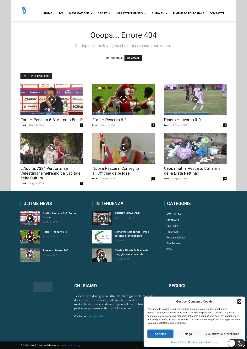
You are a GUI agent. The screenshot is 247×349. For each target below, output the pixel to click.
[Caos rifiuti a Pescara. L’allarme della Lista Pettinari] (195, 148)
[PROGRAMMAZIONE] (102, 218)
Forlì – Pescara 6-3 (109, 119)
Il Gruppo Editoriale (188, 13)
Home (48, 13)
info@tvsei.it (96, 316)
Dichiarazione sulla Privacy (203, 342)
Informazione (79, 13)
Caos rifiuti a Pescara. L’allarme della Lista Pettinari (192, 171)
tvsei (23, 124)
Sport (102, 13)
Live (60, 13)
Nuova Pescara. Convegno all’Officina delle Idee (115, 171)
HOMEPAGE (133, 58)
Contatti (216, 13)
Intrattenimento (129, 13)
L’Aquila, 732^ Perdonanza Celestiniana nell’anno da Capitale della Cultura (50, 173)
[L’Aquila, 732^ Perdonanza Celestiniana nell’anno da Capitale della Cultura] (51, 148)
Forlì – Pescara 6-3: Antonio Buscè (51, 119)
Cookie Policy (178, 342)
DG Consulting (72, 345)
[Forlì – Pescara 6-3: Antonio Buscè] (51, 99)
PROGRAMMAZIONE (127, 213)
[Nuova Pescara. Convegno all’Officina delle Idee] (123, 148)
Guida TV (157, 13)
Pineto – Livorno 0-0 (182, 119)
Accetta (160, 334)
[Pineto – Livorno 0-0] (195, 99)
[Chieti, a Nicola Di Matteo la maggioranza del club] (102, 255)
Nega (188, 334)
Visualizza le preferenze (222, 334)
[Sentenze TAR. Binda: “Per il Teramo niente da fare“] (102, 236)
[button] (239, 301)
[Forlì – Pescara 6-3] (123, 99)
